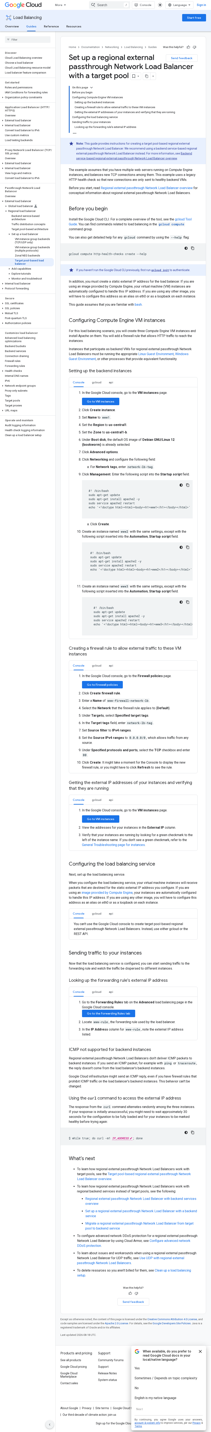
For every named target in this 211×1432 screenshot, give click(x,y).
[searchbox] (27, 39)
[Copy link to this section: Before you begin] (112, 209)
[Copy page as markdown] (146, 76)
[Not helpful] (194, 47)
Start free (194, 18)
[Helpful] (188, 47)
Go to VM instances (100, 401)
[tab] (78, 382)
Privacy (86, 1408)
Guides (31, 26)
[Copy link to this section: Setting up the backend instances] (136, 371)
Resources (73, 26)
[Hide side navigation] (50, 1424)
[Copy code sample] (192, 248)
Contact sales (69, 1383)
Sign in (201, 5)
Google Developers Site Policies (171, 1323)
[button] (27, 97)
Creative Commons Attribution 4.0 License (172, 1319)
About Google (69, 1408)
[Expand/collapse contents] (91, 87)
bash (138, 305)
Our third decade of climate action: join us (89, 1414)
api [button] (111, 382)
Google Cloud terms (125, 1408)
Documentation (90, 47)
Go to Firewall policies (102, 685)
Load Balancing (27, 17)
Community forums (111, 1360)
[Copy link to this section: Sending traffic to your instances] (146, 953)
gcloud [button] (96, 382)
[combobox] (109, 5)
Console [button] (78, 382)
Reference (51, 26)
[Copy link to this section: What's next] (99, 1158)
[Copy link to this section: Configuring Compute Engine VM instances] (169, 320)
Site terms (102, 1408)
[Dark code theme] (186, 248)
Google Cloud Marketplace (68, 1375)
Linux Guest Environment (156, 354)
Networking (112, 47)
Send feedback (181, 58)
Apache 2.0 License (116, 1323)
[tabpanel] (133, 512)
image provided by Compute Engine (107, 893)
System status (107, 1380)
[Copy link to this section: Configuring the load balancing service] (159, 864)
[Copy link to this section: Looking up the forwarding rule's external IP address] (172, 980)
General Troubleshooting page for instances (113, 845)
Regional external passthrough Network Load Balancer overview (147, 188)
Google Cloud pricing (73, 1366)
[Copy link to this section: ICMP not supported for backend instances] (155, 1049)
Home (72, 47)
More (58, 5)
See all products (70, 1360)
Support (103, 1366)
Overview (12, 26)
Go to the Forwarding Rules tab (108, 1013)
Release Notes (107, 1373)
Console (145, 5)
